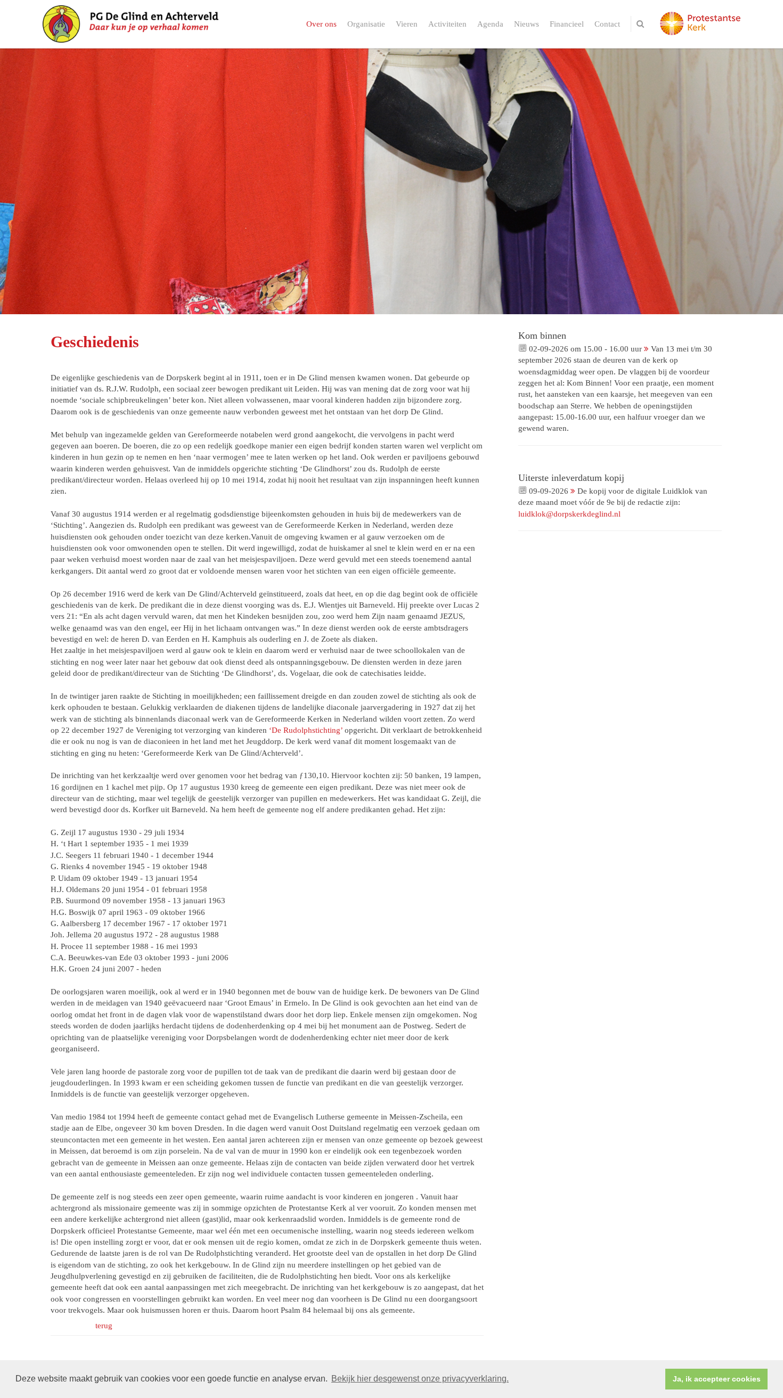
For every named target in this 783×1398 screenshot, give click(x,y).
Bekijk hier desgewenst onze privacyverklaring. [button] (420, 1378)
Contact (607, 24)
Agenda (490, 24)
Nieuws (526, 24)
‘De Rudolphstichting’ (305, 730)
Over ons (321, 24)
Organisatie (366, 24)
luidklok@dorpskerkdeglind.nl (569, 514)
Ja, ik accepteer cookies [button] (717, 1379)
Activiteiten (447, 24)
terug (103, 1325)
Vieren (407, 24)
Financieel (567, 24)
